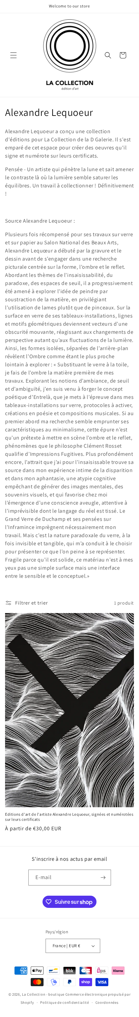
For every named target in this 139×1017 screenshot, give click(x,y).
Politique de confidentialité (64, 1002)
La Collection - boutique (43, 994)
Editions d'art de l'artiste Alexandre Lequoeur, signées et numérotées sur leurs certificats (69, 817)
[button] (13, 55)
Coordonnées (107, 1002)
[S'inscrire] (103, 878)
